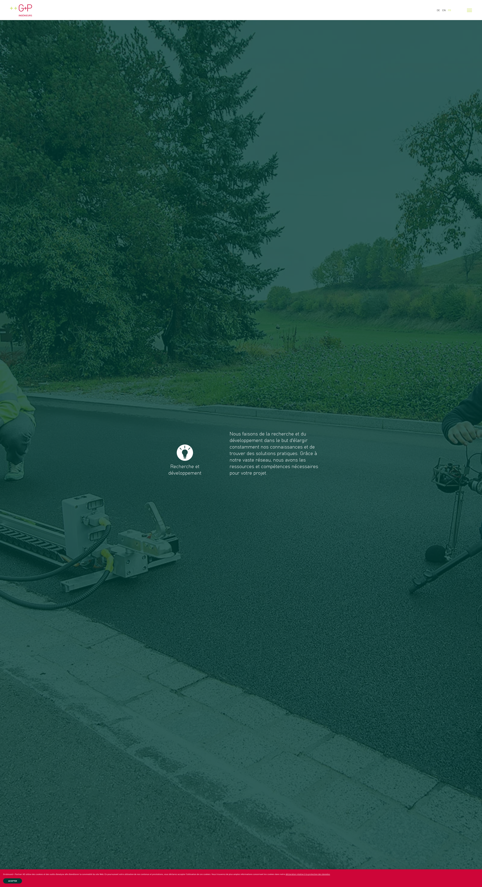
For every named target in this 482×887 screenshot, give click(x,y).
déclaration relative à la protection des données (308, 874)
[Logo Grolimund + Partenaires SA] (21, 8)
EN (444, 10)
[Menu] (469, 10)
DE (438, 10)
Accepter (12, 881)
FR (449, 10)
